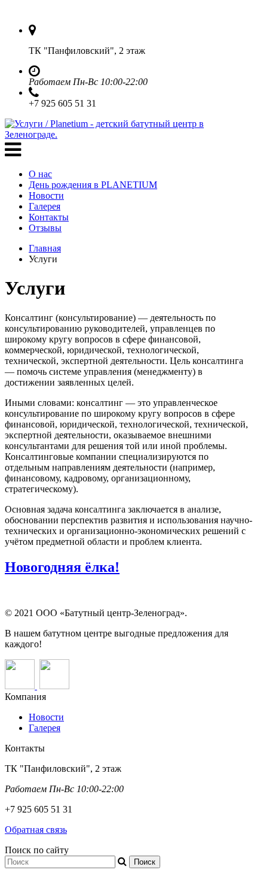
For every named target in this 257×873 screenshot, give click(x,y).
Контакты (49, 217)
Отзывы (45, 228)
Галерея (44, 206)
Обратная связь (36, 829)
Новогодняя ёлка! (62, 567)
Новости (46, 195)
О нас (40, 174)
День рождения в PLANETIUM (93, 185)
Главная (45, 248)
